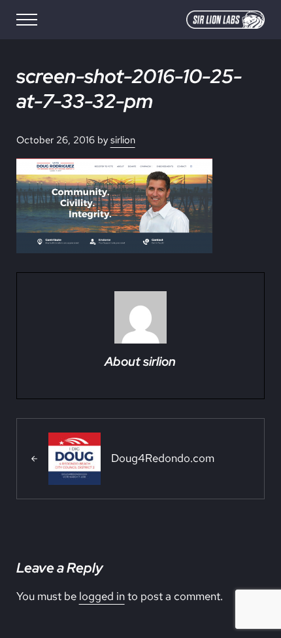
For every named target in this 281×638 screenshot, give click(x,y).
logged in (102, 596)
